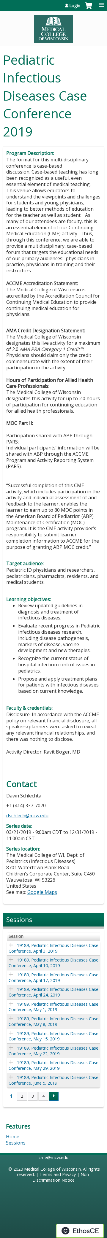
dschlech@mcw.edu (27, 815)
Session (16, 936)
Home (12, 1136)
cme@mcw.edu (53, 1157)
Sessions (16, 1143)
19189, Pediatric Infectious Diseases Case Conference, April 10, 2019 (53, 962)
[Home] (53, 27)
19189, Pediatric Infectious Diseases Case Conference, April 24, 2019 (53, 992)
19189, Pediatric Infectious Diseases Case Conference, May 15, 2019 (53, 1036)
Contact (21, 783)
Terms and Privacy (58, 1174)
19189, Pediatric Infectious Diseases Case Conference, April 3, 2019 (53, 948)
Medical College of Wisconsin (52, 1169)
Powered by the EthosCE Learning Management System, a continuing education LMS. (80, 1231)
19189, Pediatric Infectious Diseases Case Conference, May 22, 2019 (53, 1050)
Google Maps (42, 892)
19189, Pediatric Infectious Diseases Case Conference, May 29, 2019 (53, 1065)
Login (74, 6)
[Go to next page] (54, 1096)
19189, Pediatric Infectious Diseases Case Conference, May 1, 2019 (53, 1007)
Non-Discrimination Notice (61, 1177)
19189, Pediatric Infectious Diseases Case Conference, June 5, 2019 (53, 1080)
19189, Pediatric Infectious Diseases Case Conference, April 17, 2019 (53, 977)
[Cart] (88, 8)
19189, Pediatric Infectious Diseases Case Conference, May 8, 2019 (53, 1021)
